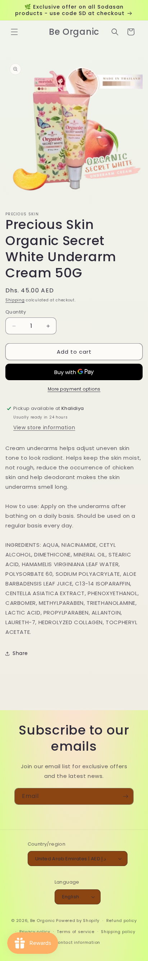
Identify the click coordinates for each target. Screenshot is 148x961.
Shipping (15, 300)
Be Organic (42, 920)
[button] (14, 32)
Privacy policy (34, 931)
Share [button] (20, 653)
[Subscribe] (125, 796)
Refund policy (121, 920)
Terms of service (75, 931)
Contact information (77, 942)
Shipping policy (118, 931)
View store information (44, 427)
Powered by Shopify (78, 920)
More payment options (74, 389)
